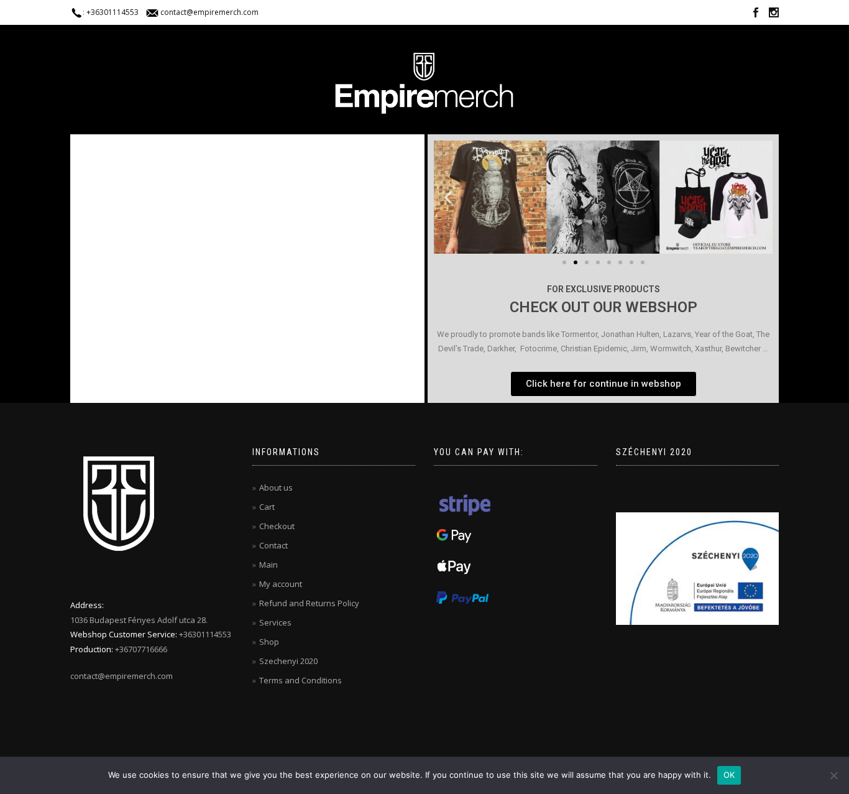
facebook (756, 14)
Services (275, 622)
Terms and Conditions (300, 680)
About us (276, 487)
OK (729, 775)
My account (280, 583)
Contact (273, 545)
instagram (774, 14)
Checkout (277, 526)
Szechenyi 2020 (288, 661)
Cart (267, 506)
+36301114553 (112, 12)
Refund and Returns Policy (309, 603)
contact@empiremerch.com (209, 12)
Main (268, 564)
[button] (448, 197)
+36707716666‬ (141, 649)
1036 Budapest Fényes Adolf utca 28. (139, 620)
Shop (269, 641)
